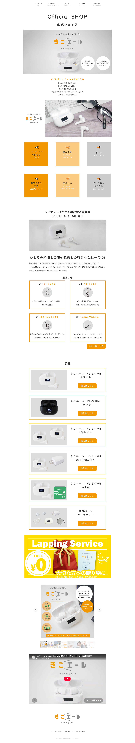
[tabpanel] (67, 611)
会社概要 (60, 731)
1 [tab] (63, 138)
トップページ (38, 4)
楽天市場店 (97, 4)
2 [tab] (66, 138)
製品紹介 (52, 4)
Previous (35, 609)
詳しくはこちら (96, 346)
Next (99, 609)
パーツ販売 (82, 4)
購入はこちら (87, 385)
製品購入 (67, 4)
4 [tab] (71, 138)
